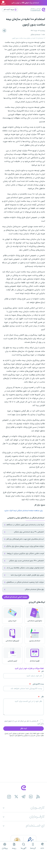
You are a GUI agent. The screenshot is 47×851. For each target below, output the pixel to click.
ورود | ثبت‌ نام (9, 9)
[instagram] (9, 797)
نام (43, 671)
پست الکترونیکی (38, 684)
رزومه (14, 848)
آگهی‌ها (23, 848)
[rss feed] (38, 797)
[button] (4, 30)
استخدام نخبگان (35, 35)
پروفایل (5, 848)
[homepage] (23, 787)
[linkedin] (31, 797)
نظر (42, 697)
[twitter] (16, 797)
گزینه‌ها (33, 848)
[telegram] (23, 797)
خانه (43, 35)
